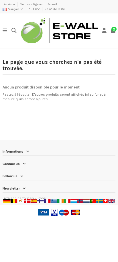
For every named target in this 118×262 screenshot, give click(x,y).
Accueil (52, 4)
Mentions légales (31, 4)
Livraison (9, 4)
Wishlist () (56, 9)
